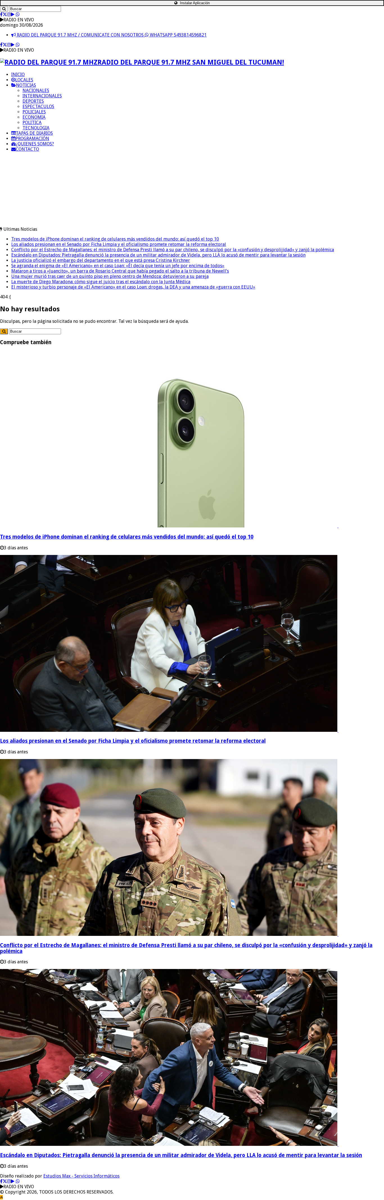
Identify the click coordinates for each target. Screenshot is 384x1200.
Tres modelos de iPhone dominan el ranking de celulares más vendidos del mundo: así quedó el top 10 (115, 239)
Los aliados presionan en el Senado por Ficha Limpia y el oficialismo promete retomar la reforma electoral (118, 244)
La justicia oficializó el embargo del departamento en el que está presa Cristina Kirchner (100, 260)
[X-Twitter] (5, 14)
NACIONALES (35, 90)
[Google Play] (13, 14)
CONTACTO (27, 149)
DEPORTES (33, 101)
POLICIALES (34, 112)
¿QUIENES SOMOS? (35, 144)
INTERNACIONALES (42, 96)
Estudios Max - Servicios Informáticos (81, 1176)
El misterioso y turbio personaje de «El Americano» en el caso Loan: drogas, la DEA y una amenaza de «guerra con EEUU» (133, 287)
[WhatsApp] (18, 14)
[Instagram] (9, 14)
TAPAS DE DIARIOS (34, 133)
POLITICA (32, 122)
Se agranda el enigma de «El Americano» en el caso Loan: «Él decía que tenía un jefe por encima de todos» (117, 265)
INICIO (18, 74)
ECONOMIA (34, 117)
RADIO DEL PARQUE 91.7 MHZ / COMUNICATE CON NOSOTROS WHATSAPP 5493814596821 (111, 35)
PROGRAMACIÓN (32, 138)
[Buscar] (4, 9)
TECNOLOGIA (35, 128)
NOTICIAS (26, 85)
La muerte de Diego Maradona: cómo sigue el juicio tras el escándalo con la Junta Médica (100, 281)
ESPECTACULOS (38, 106)
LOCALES (24, 80)
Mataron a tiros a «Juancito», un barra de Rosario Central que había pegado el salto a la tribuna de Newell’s (120, 271)
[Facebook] (1, 14)
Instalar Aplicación (194, 3)
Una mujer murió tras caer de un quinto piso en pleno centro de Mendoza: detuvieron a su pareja (110, 276)
